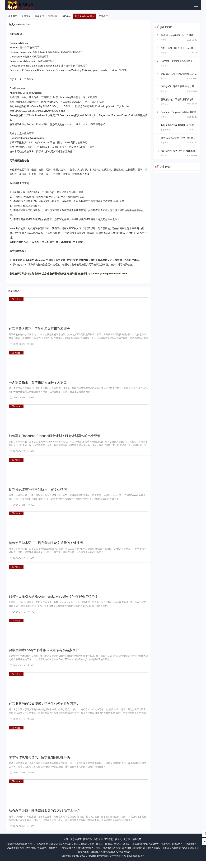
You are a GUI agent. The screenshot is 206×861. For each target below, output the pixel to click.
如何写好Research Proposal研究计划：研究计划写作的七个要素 (54, 435)
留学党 (118, 839)
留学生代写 (76, 839)
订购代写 (136, 839)
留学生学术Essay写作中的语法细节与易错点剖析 (44, 650)
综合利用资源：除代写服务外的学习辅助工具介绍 (44, 810)
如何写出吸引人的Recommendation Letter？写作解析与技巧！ (53, 596)
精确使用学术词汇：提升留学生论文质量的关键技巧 (46, 542)
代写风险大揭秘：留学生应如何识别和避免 (39, 328)
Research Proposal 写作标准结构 (178, 112)
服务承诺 (39, 16)
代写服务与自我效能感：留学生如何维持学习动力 (44, 703)
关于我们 (12, 16)
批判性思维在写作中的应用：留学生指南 (38, 489)
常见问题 (26, 16)
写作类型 (108, 839)
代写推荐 (103, 16)
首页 (66, 839)
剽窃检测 (52, 16)
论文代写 (24, 843)
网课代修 (87, 839)
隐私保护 (66, 16)
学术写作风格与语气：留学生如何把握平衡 (39, 757)
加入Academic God (84, 16)
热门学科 (98, 839)
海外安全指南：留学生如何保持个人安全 (38, 382)
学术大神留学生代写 (110, 855)
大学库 (126, 839)
